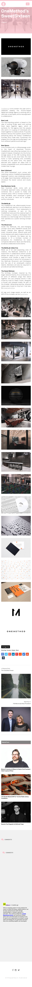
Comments (8, 839)
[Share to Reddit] (20, 654)
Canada (9, 650)
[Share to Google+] (9, 654)
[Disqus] (16, 878)
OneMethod (5, 108)
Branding (3, 650)
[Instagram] (15, 970)
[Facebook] (13, 970)
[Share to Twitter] (6, 654)
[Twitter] (18, 970)
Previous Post (7, 669)
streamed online (9, 288)
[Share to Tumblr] (3, 657)
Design (13, 650)
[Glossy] (6, 3)
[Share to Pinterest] (16, 654)
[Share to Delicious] (23, 654)
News (17, 650)
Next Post (22, 702)
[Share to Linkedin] (13, 654)
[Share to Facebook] (2, 654)
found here (24, 294)
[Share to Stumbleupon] (27, 654)
